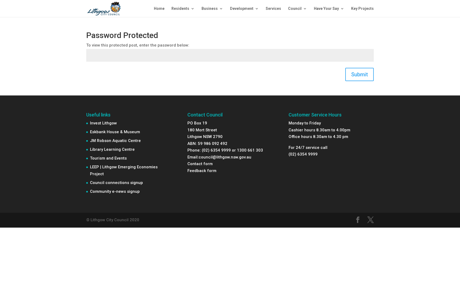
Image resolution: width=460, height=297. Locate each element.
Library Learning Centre (112, 149)
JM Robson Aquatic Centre (115, 140)
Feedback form (201, 170)
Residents (180, 9)
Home (159, 9)
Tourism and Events (108, 158)
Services (273, 9)
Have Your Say (326, 9)
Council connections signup (116, 182)
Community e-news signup (115, 191)
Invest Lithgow (103, 123)
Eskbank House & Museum (115, 131)
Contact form (200, 163)
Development (241, 9)
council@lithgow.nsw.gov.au (225, 157)
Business (210, 9)
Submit (359, 74)
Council (295, 9)
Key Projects (362, 9)
